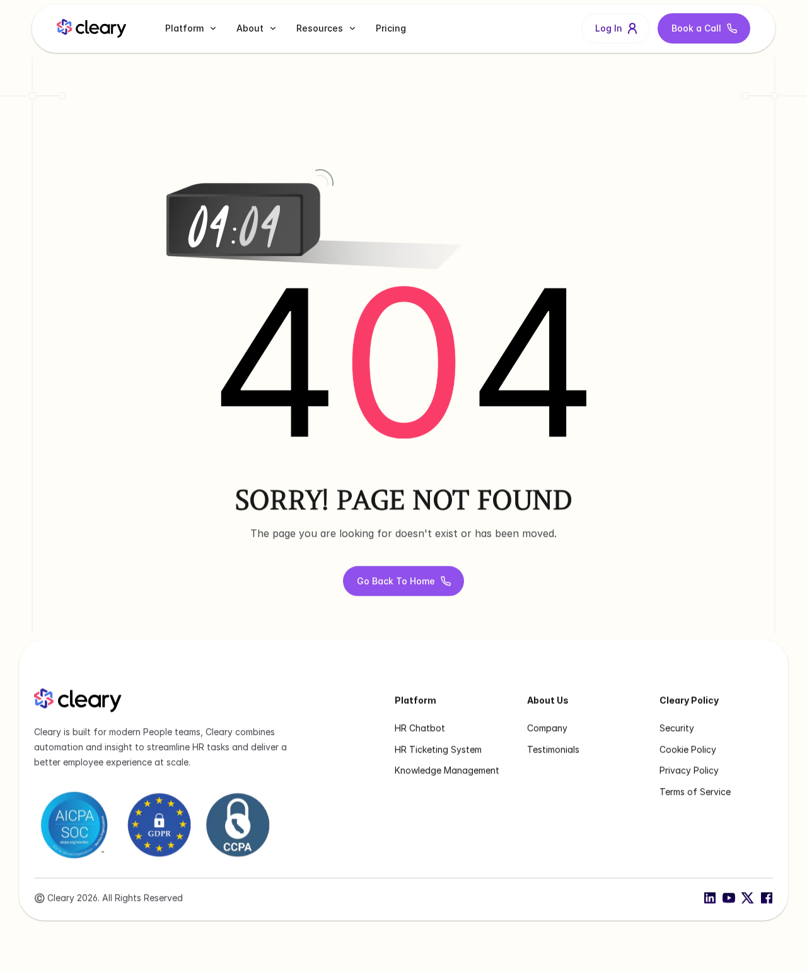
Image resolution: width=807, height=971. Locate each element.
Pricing (391, 28)
